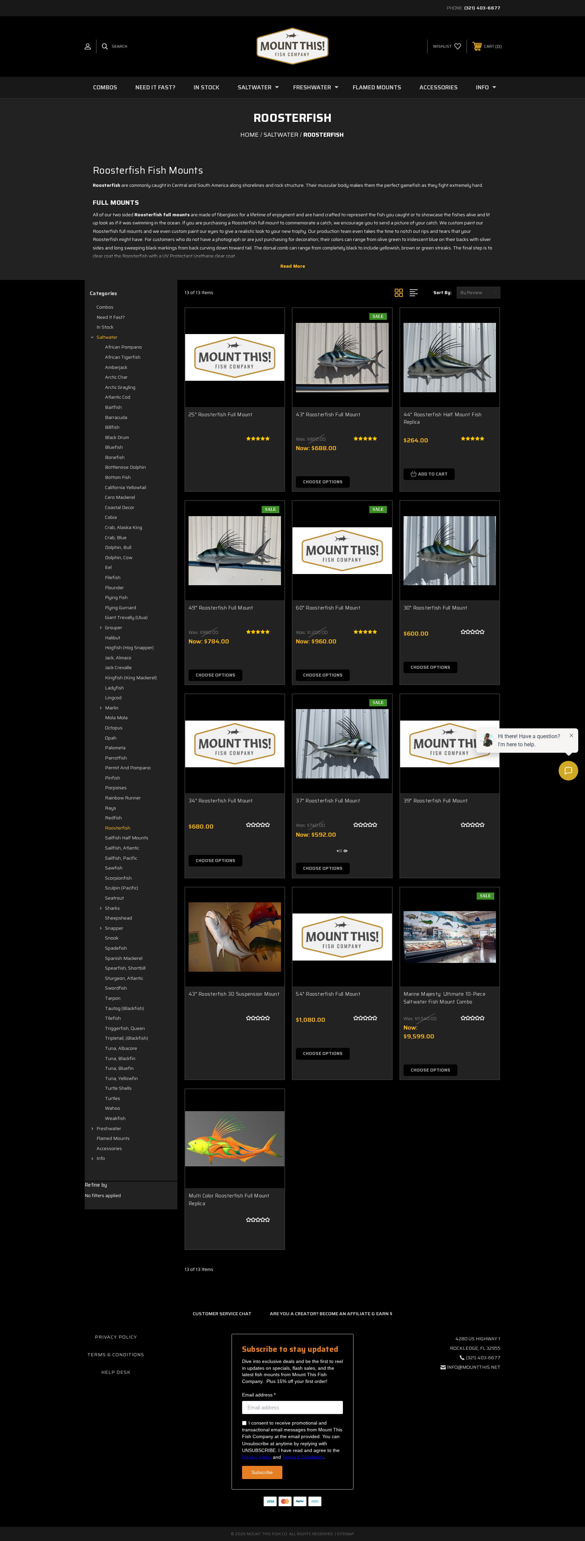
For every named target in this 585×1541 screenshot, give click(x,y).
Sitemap (345, 1534)
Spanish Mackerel (124, 958)
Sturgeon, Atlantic (124, 978)
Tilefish (113, 1018)
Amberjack (116, 367)
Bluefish (114, 447)
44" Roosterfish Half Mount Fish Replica (443, 418)
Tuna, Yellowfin (121, 1078)
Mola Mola (116, 717)
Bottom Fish (118, 477)
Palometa (115, 747)
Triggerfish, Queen (125, 1028)
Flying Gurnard (120, 607)
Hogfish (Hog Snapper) (129, 647)
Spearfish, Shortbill (125, 968)
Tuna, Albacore (121, 1048)
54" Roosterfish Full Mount (328, 994)
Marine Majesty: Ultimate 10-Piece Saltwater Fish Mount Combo (444, 998)
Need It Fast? (155, 87)
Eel (108, 567)
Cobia (111, 517)
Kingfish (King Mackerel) (131, 677)
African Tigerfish (122, 357)
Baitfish (113, 407)
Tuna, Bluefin (119, 1068)
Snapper (114, 928)
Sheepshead (118, 918)
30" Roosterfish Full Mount (436, 608)
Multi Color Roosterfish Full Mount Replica (229, 1200)
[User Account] (87, 46)
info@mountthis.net (473, 1367)
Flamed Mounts (377, 87)
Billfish (112, 427)
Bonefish (115, 457)
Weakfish (115, 1118)
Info (482, 87)
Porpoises (116, 787)
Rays (110, 808)
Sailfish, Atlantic (122, 848)
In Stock (206, 87)
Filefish (113, 577)
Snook (111, 938)
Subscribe (262, 1472)
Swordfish (116, 988)
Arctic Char (116, 377)
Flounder (114, 587)
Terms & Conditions (115, 1354)
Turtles (112, 1098)
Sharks (112, 908)
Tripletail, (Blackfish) (126, 1038)
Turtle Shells (118, 1088)
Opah (110, 738)
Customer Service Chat (222, 1313)
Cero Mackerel (120, 497)
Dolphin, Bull (118, 547)
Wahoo (112, 1108)
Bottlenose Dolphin (125, 467)
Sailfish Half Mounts (126, 837)
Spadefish (116, 948)
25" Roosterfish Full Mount (221, 415)
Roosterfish (117, 828)
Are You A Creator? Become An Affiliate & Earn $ (331, 1313)
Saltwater (255, 87)
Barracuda (116, 417)
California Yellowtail (125, 487)
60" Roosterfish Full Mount (328, 608)
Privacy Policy (116, 1337)
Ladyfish (114, 687)
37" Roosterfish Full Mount (328, 801)
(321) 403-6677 (482, 8)
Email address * (259, 1394)
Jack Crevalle (118, 667)
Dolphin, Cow (118, 557)
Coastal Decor (119, 507)
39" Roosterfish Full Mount (436, 801)
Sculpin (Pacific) (121, 887)
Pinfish (112, 777)
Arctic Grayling (120, 387)
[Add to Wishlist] (271, 339)
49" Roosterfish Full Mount (221, 608)
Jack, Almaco (118, 657)
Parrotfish (116, 758)
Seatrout (114, 898)
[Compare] (271, 356)
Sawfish (114, 868)
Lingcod (113, 697)
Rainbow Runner (123, 797)
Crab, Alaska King (123, 527)
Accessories (438, 87)
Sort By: (442, 292)
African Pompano (123, 347)
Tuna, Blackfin (120, 1058)
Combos (105, 87)
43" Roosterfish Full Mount (328, 415)
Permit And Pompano (128, 767)
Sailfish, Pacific (121, 858)
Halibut (112, 637)
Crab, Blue (116, 537)
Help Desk (116, 1372)
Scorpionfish (118, 878)
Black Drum (117, 437)
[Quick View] (271, 322)
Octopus (114, 727)
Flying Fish (116, 597)
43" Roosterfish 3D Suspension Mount (234, 994)
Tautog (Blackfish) (124, 1008)
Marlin (111, 707)
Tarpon (113, 998)
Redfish (113, 817)
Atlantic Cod (117, 397)
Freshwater (312, 87)
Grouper (113, 627)
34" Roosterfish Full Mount (221, 801)
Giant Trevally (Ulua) (126, 617)
